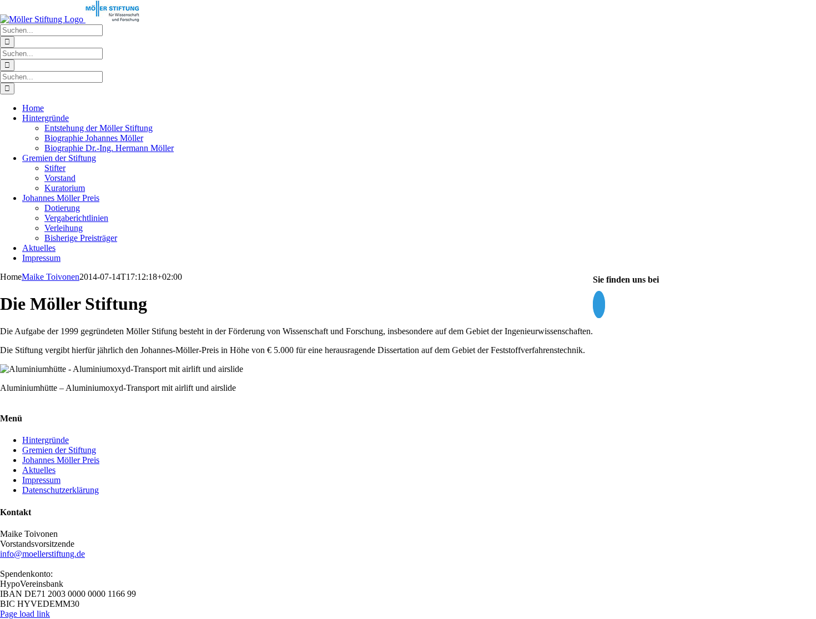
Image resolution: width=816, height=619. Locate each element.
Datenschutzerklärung (60, 490)
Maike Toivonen (50, 276)
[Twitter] (599, 304)
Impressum (41, 480)
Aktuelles (39, 470)
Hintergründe (45, 440)
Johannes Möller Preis (60, 460)
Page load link (25, 613)
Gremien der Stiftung (59, 450)
